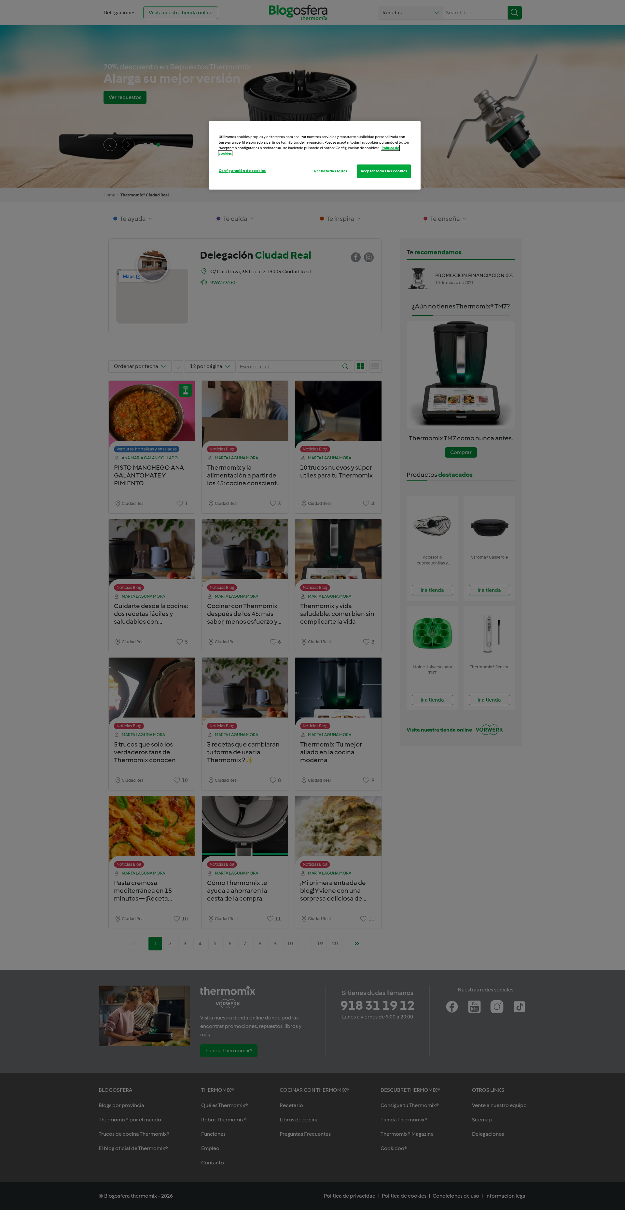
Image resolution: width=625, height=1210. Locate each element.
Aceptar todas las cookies (384, 171)
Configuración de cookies (242, 170)
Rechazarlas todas (330, 171)
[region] (315, 155)
